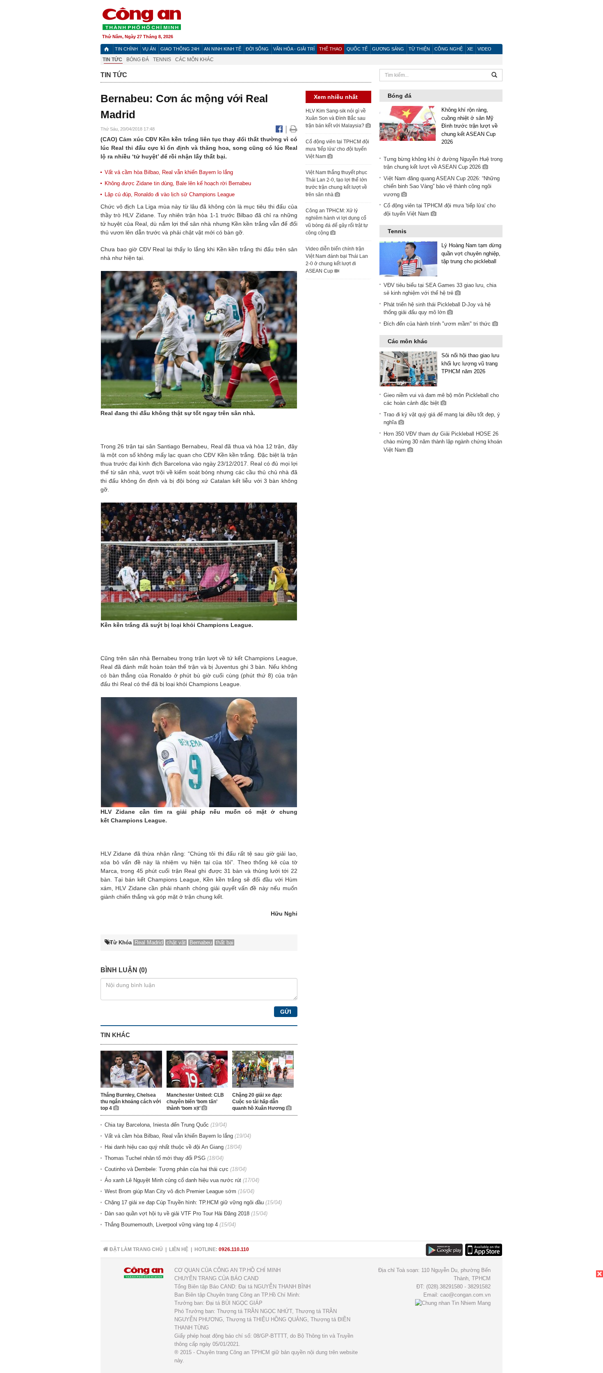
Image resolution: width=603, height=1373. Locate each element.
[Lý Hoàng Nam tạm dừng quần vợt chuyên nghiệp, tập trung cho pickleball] (408, 258)
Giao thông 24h (179, 48)
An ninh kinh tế (222, 48)
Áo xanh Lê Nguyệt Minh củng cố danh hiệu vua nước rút (173, 1180)
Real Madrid (149, 942)
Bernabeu (194, 446)
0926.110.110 (234, 1249)
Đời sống (257, 48)
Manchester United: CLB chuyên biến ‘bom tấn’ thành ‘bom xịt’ (195, 1101)
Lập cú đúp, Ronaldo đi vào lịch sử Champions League (170, 194)
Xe (470, 48)
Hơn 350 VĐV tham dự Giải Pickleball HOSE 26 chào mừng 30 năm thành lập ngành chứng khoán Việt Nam (443, 442)
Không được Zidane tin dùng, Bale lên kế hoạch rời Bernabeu (178, 183)
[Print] (293, 128)
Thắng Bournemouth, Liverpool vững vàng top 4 (161, 1224)
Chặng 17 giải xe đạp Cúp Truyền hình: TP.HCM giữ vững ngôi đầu (184, 1202)
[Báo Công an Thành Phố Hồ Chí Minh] (106, 49)
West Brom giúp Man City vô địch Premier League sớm (170, 1191)
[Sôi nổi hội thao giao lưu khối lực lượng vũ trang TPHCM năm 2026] (408, 368)
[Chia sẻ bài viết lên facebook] (280, 128)
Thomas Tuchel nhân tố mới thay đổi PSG (155, 1158)
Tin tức (112, 59)
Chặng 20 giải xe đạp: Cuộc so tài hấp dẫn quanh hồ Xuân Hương (259, 1101)
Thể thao (330, 48)
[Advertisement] (541, 1321)
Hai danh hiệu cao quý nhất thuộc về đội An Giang (164, 1147)
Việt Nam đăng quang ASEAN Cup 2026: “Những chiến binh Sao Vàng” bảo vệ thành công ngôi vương (442, 186)
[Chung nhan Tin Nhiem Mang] (453, 1303)
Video (484, 48)
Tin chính (126, 48)
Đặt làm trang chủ (135, 1249)
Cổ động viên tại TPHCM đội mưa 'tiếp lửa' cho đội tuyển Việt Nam (337, 149)
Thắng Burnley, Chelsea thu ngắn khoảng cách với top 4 (130, 1101)
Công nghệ (448, 48)
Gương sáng (388, 48)
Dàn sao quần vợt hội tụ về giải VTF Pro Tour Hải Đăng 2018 (177, 1213)
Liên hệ (178, 1249)
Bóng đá (137, 59)
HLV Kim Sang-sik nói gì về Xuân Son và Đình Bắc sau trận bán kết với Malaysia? (336, 118)
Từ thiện (419, 48)
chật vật (193, 232)
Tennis (162, 59)
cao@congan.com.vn (465, 1295)
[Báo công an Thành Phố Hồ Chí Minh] (141, 18)
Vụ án (149, 48)
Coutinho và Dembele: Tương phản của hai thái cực (166, 1169)
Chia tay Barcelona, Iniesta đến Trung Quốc (157, 1125)
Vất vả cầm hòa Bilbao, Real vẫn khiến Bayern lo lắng (169, 172)
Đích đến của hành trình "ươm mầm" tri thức (438, 324)
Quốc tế (357, 48)
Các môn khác (194, 59)
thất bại (224, 942)
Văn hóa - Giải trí (294, 48)
